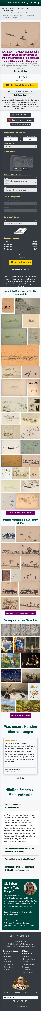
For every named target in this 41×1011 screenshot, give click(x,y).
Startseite (5, 8)
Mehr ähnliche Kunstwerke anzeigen (20, 513)
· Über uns (6, 970)
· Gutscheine (26, 970)
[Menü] (2, 3)
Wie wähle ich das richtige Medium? (20, 859)
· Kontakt (6, 954)
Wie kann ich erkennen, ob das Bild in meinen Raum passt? (19, 850)
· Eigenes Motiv (26, 956)
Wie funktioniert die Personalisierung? (13, 806)
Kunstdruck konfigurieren (22, 85)
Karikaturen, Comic (24, 8)
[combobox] (20, 146)
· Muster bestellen (27, 972)
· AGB (5, 959)
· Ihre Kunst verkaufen (28, 959)
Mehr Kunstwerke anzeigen (20, 715)
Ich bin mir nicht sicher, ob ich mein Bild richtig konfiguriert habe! (19, 868)
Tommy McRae (8, 11)
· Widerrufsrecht (8, 964)
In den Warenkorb (22, 262)
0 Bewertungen (25, 124)
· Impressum (7, 956)
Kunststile (13, 8)
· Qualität (25, 962)
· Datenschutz (7, 962)
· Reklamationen (8, 967)
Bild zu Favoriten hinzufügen (22, 120)
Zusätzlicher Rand (9, 144)
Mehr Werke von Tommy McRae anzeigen (20, 613)
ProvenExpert (15, 769)
